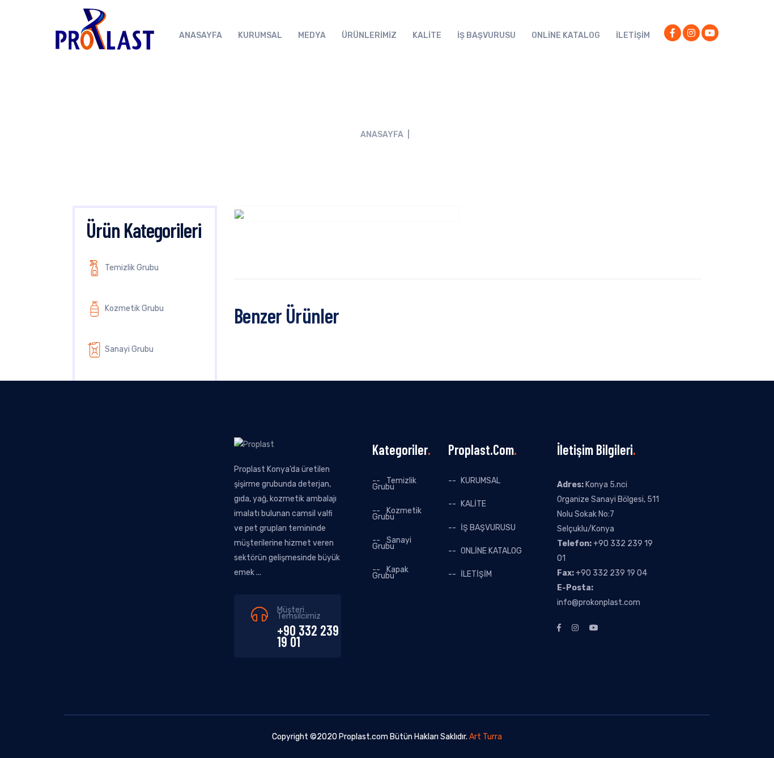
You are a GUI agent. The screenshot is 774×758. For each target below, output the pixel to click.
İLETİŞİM (633, 35)
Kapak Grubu (390, 573)
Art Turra (485, 737)
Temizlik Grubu (131, 267)
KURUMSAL (260, 35)
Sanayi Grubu (128, 349)
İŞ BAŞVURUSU (486, 35)
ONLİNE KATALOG (565, 35)
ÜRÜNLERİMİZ (369, 35)
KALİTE (426, 35)
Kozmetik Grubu (133, 308)
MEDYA (312, 35)
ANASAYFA (200, 35)
